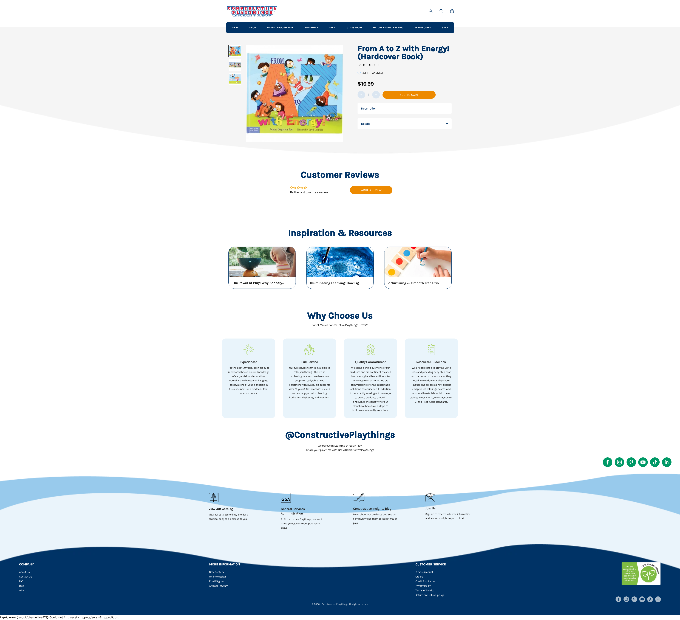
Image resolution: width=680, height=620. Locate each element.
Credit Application (425, 581)
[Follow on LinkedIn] (667, 462)
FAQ (21, 581)
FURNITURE (311, 27)
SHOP (252, 27)
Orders (419, 576)
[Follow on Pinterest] (631, 462)
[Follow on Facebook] (607, 462)
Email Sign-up (217, 581)
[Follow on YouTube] (643, 462)
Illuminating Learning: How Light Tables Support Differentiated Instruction (336, 283)
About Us (24, 572)
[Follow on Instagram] (619, 462)
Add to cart (409, 94)
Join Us (430, 508)
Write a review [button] (371, 190)
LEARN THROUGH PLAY (280, 27)
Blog (21, 585)
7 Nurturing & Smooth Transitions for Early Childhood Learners (414, 283)
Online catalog (217, 576)
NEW (235, 27)
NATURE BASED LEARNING (388, 27)
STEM (332, 27)
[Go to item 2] (234, 64)
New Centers (216, 572)
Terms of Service (424, 590)
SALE (445, 27)
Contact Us (25, 576)
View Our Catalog (221, 509)
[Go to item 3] (234, 78)
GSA (21, 590)
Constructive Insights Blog (372, 509)
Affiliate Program (218, 585)
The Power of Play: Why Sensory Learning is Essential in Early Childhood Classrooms (258, 283)
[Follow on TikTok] (655, 462)
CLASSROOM (354, 27)
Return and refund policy (429, 595)
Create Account (424, 572)
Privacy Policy (423, 585)
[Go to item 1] (234, 51)
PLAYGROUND (423, 27)
